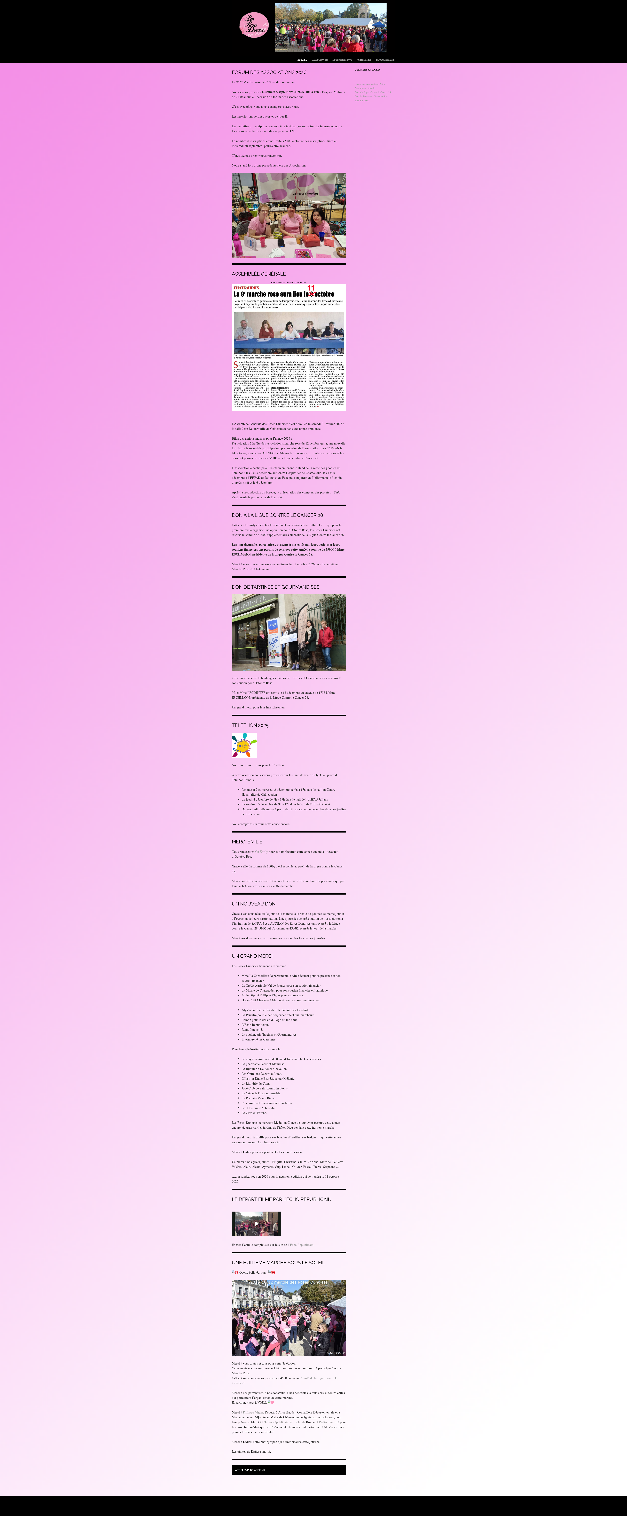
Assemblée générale (259, 274)
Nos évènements (342, 60)
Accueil (302, 60)
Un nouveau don (254, 904)
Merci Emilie (247, 842)
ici (268, 1451)
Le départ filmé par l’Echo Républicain (281, 1199)
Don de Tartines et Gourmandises (276, 587)
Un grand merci (252, 956)
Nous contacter (385, 60)
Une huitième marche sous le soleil (278, 1262)
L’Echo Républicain (275, 1422)
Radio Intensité (329, 1422)
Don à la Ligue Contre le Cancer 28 (277, 515)
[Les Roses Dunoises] (313, 54)
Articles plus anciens (250, 1470)
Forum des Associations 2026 (269, 72)
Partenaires (364, 60)
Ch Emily (261, 851)
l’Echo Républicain (301, 1244)
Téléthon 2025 (250, 725)
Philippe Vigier (253, 1412)
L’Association (320, 60)
